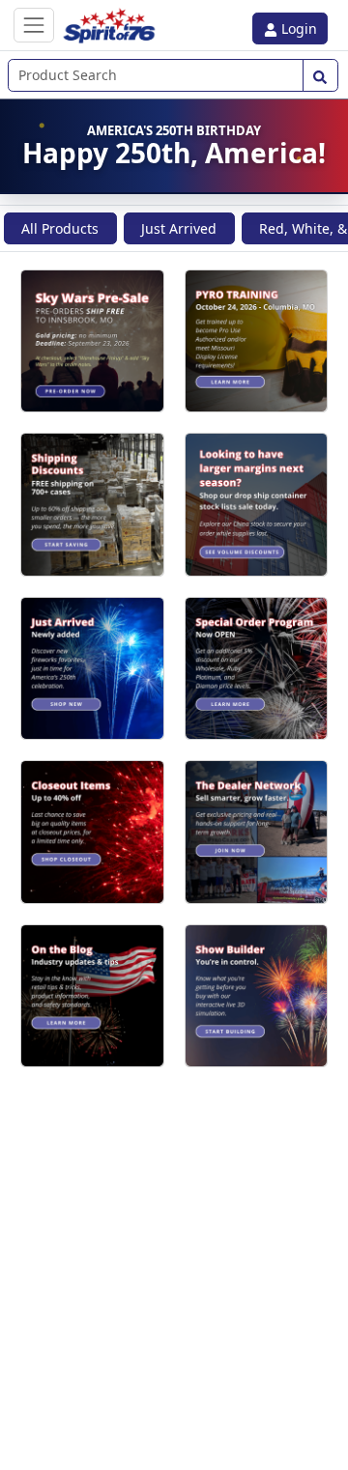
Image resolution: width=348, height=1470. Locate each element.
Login (297, 28)
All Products (60, 228)
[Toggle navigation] (34, 25)
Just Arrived (179, 228)
